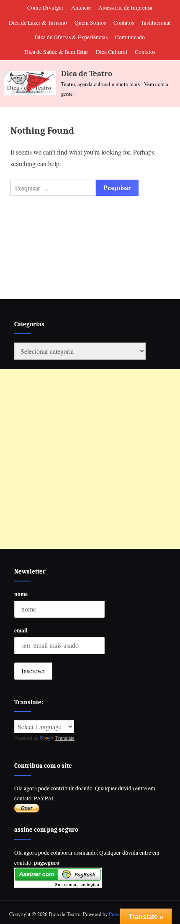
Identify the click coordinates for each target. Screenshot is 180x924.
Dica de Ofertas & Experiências (71, 37)
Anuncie (81, 7)
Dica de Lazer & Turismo (38, 22)
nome (21, 594)
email (21, 630)
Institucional (156, 22)
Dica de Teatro (86, 73)
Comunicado (130, 37)
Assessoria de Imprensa (125, 7)
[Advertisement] (90, 459)
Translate (65, 738)
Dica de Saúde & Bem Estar (56, 52)
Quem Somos (90, 22)
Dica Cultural (111, 52)
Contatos (123, 22)
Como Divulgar (45, 7)
